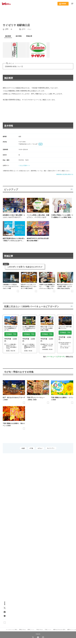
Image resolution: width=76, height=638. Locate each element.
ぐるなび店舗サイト (24, 165)
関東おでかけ (22, 629)
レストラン (51, 448)
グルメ (40, 448)
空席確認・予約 (11, 334)
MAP (40, 144)
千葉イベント (48, 629)
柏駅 (23, 448)
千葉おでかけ (39, 629)
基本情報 (8, 125)
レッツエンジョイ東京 (11, 629)
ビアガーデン (61, 356)
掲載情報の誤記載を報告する (64, 174)
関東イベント (31, 629)
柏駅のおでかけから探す (59, 629)
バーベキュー (51, 356)
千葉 (31, 448)
